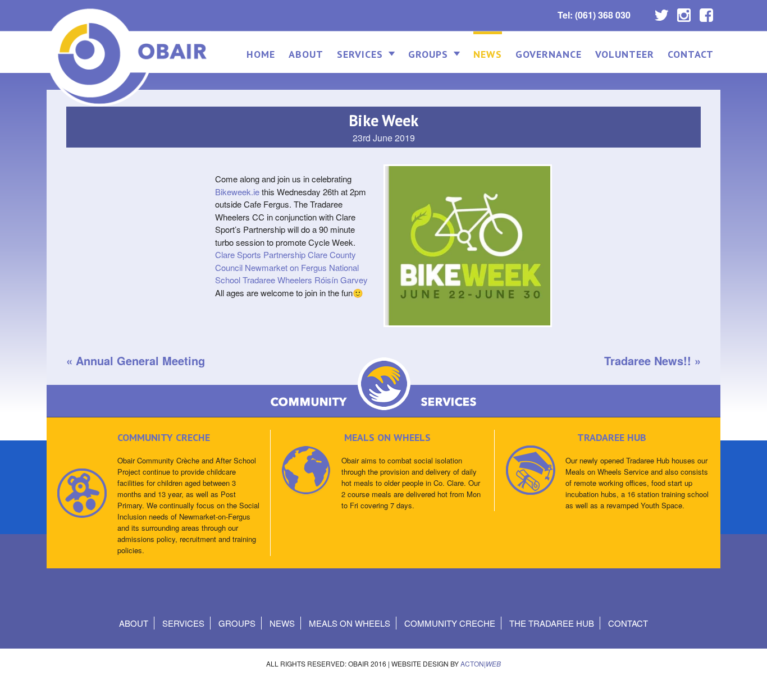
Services (360, 54)
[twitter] (661, 12)
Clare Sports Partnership (260, 254)
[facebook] (706, 12)
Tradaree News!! (647, 360)
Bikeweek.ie (237, 191)
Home (260, 54)
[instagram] (683, 12)
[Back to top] (748, 660)
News (487, 54)
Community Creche (449, 623)
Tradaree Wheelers (277, 280)
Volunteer (624, 54)
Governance (548, 54)
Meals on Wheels (349, 623)
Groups (428, 54)
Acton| (480, 663)
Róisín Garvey (341, 280)
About (306, 54)
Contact (691, 54)
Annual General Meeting (140, 360)
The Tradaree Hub (551, 623)
